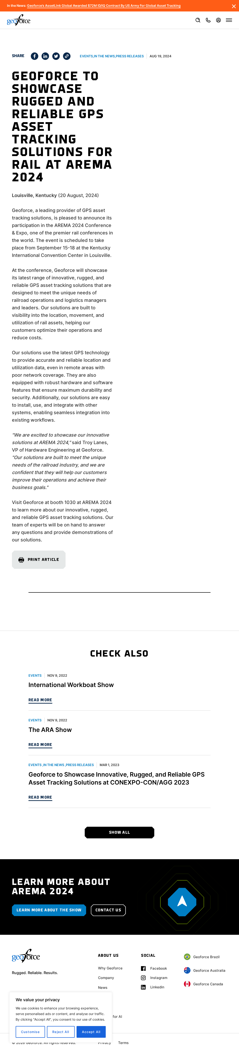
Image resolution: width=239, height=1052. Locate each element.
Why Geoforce (110, 968)
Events (86, 56)
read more (40, 700)
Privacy (104, 1043)
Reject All (60, 1032)
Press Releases (130, 56)
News (102, 987)
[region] (60, 1017)
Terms (123, 1043)
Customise (30, 1032)
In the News (104, 56)
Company (106, 977)
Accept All (91, 1032)
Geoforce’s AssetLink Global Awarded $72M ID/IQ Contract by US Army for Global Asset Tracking (104, 5)
